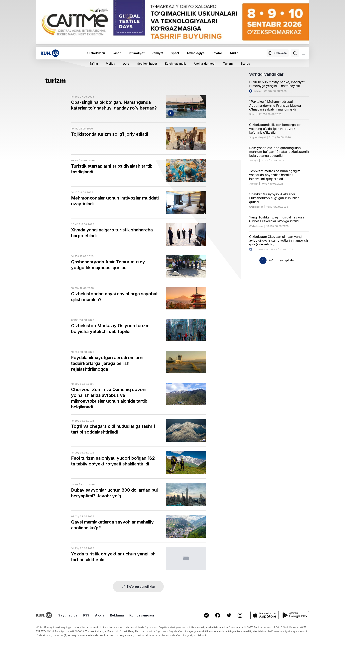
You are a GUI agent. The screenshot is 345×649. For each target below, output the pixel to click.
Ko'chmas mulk (175, 63)
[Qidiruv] (295, 53)
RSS (86, 615)
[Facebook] (217, 615)
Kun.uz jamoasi (141, 615)
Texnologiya (195, 53)
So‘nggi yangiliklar (266, 74)
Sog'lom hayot (147, 63)
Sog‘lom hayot (257, 137)
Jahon (116, 53)
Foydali (217, 53)
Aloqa (100, 615)
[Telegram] (206, 615)
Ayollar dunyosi (204, 63)
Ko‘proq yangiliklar (141, 587)
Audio (234, 53)
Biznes (245, 63)
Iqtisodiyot (137, 53)
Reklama (117, 615)
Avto (126, 63)
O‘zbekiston (96, 53)
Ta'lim (93, 63)
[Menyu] (303, 53)
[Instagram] (240, 615)
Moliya (110, 63)
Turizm (228, 63)
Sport (175, 53)
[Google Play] (295, 615)
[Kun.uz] (50, 53)
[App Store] (264, 615)
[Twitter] (228, 615)
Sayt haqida (68, 615)
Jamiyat (157, 53)
